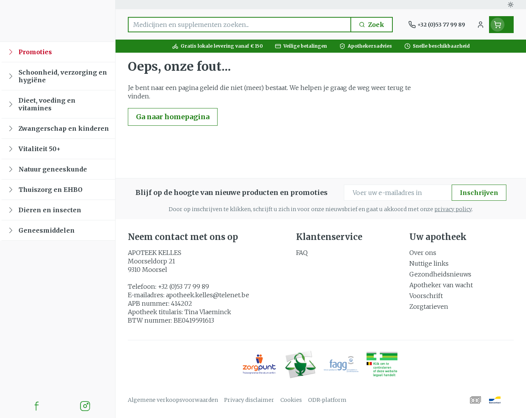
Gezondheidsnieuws (440, 274)
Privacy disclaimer (249, 399)
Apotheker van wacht (441, 285)
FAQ (302, 252)
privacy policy (453, 209)
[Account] (480, 24)
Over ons (422, 252)
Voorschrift (426, 296)
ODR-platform (327, 399)
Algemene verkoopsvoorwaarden (173, 399)
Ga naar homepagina (172, 116)
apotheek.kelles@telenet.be (207, 295)
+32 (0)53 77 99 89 (183, 286)
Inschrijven (479, 193)
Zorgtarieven (428, 306)
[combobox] (239, 24)
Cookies (291, 399)
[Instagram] (85, 406)
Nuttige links (429, 263)
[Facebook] (36, 406)
